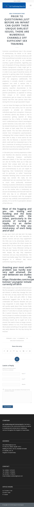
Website (23, 384)
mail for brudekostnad (17, 13)
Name (23, 373)
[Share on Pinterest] (13, 351)
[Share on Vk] (23, 351)
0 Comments (21, 338)
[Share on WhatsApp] (10, 351)
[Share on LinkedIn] (17, 351)
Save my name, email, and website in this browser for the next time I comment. (17, 390)
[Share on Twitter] (7, 351)
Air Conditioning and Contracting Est (16, 504)
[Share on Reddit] (26, 351)
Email (23, 379)
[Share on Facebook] (4, 351)
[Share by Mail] (29, 351)
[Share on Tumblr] (20, 351)
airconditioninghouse (17, 340)
